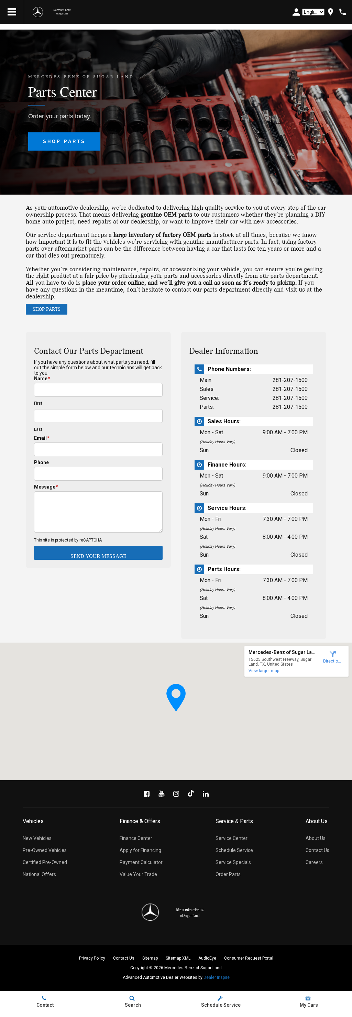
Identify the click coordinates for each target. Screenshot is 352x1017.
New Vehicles (37, 838)
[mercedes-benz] (38, 12)
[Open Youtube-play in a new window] (161, 794)
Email (42, 438)
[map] (330, 12)
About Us (316, 838)
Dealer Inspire (217, 977)
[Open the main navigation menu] (12, 12)
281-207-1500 (290, 380)
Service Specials (233, 862)
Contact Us (317, 850)
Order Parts (228, 874)
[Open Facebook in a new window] (146, 794)
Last (38, 429)
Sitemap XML (178, 958)
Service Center (232, 838)
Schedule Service (234, 850)
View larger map (264, 670)
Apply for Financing (140, 850)
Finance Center (136, 838)
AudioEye (207, 958)
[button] (176, 697)
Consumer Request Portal (248, 958)
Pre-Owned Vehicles (45, 850)
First (38, 403)
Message (46, 487)
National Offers (39, 874)
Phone (41, 462)
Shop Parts (64, 141)
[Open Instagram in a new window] (176, 794)
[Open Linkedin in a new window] (205, 794)
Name (42, 378)
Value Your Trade (138, 874)
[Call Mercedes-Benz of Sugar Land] (342, 12)
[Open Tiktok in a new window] (191, 794)
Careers (314, 862)
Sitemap (150, 958)
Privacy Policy (92, 958)
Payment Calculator (141, 862)
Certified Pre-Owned (45, 862)
